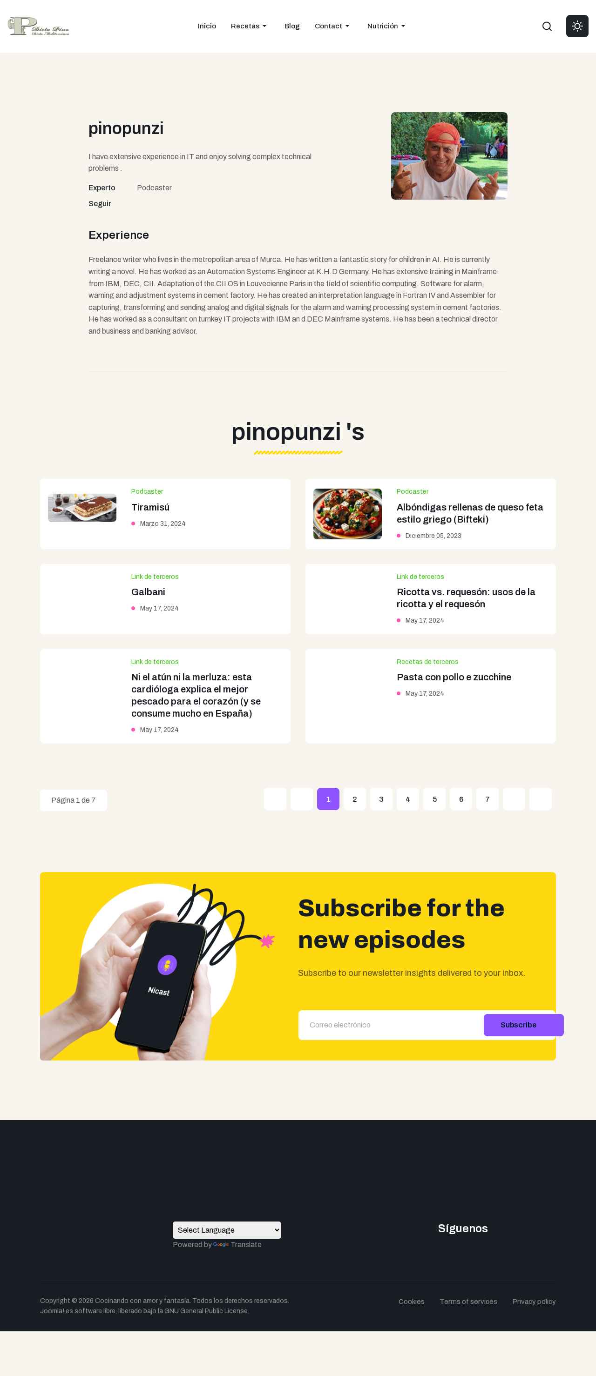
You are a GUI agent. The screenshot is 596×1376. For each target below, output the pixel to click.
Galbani (148, 592)
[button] (250, 26)
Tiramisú (150, 507)
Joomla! (52, 1311)
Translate (246, 1244)
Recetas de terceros (428, 661)
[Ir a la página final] (540, 799)
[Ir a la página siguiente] (514, 799)
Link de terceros (155, 576)
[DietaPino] (38, 25)
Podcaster (147, 491)
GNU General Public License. (206, 1311)
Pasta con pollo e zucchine (454, 677)
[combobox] (547, 26)
